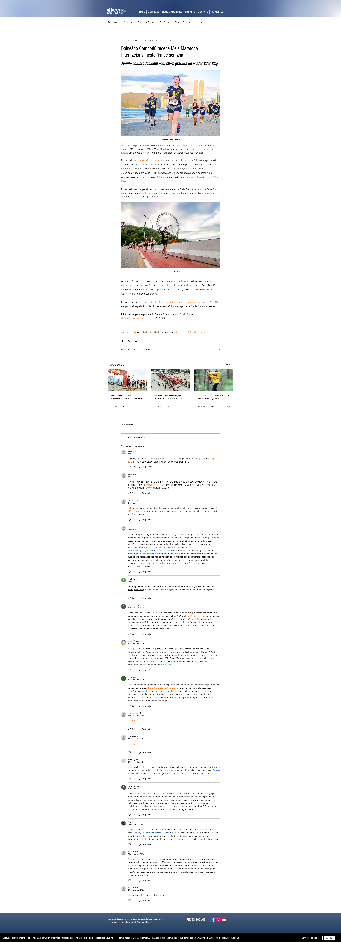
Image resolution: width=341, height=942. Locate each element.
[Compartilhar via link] (142, 341)
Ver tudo (229, 364)
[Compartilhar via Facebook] (122, 341)
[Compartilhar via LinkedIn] (135, 341)
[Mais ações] (218, 40)
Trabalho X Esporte (146, 22)
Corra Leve (128, 22)
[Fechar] (337, 938)
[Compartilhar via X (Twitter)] (129, 341)
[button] (229, 22)
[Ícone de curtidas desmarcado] (129, 466)
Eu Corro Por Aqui (182, 22)
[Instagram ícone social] (218, 919)
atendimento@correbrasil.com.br (151, 919)
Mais (197, 22)
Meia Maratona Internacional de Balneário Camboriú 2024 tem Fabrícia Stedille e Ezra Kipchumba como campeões (127, 397)
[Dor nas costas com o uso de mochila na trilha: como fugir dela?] (213, 380)
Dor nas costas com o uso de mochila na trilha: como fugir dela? (213, 397)
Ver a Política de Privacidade (228, 937)
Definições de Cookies (311, 937)
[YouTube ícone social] (224, 919)
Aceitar (329, 937)
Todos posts (113, 22)
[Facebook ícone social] (212, 919)
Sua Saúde (164, 22)
